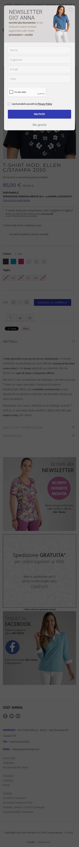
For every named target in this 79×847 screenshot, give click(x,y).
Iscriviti (39, 114)
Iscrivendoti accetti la (32, 103)
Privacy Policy (45, 104)
